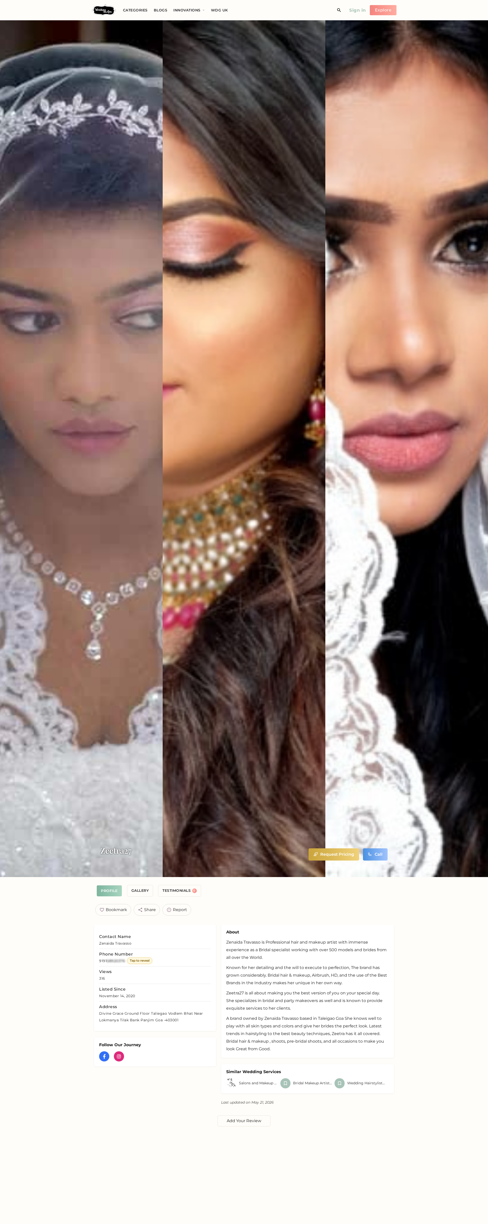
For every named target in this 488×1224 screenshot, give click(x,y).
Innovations (187, 10)
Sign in (357, 10)
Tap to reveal (139, 960)
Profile (109, 890)
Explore (383, 10)
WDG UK (219, 10)
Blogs (160, 10)
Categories (135, 10)
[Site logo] (104, 9)
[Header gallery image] (81, 448)
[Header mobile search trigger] (339, 10)
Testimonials (178, 890)
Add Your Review (244, 1120)
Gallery (140, 890)
